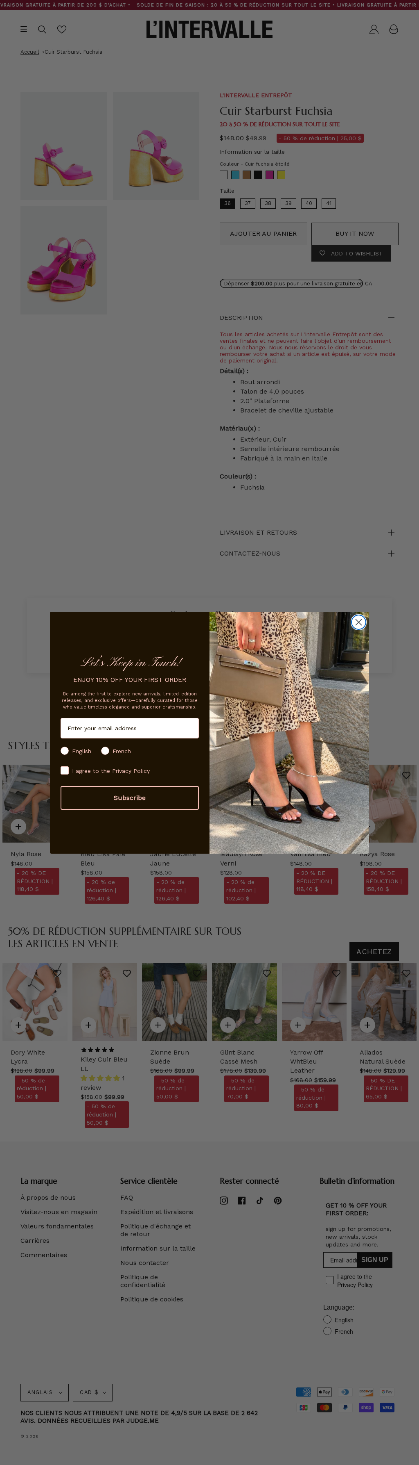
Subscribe (130, 798)
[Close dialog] (358, 622)
